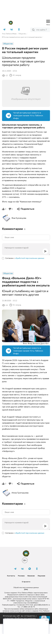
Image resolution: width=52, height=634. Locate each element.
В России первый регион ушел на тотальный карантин (22, 37)
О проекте (26, 582)
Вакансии (31, 576)
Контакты (11, 576)
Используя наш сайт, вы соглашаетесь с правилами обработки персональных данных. (20, 618)
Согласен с (24, 258)
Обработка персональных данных (26, 587)
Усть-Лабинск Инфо (9, 34)
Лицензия (41, 576)
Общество (22, 34)
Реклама (21, 576)
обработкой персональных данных (29, 258)
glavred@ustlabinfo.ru (42, 605)
